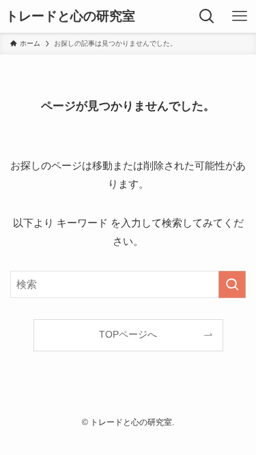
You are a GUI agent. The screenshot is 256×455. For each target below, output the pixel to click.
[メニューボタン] (239, 16)
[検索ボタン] (206, 16)
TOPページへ (128, 334)
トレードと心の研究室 (70, 16)
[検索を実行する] (232, 284)
